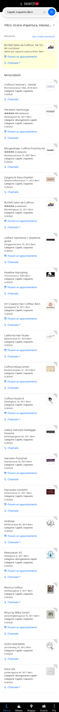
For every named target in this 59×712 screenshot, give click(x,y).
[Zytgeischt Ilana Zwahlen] (29, 185)
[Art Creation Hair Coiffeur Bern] (29, 314)
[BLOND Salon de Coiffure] (29, 215)
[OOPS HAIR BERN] (29, 651)
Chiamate (13, 99)
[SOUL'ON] (29, 679)
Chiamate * (14, 63)
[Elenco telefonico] (21, 4)
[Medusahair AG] (29, 565)
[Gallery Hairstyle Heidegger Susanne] (29, 439)
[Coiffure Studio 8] (29, 409)
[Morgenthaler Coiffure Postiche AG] (29, 158)
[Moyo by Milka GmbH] (29, 623)
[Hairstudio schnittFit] (29, 500)
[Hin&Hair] (29, 532)
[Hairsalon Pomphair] (29, 469)
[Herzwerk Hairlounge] (29, 124)
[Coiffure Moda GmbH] (29, 377)
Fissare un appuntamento (22, 56)
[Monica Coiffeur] (29, 595)
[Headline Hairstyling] (29, 283)
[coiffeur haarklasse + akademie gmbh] (29, 250)
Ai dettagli (8, 94)
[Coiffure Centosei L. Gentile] (29, 92)
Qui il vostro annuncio (43, 36)
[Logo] (31, 3)
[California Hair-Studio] (29, 346)
